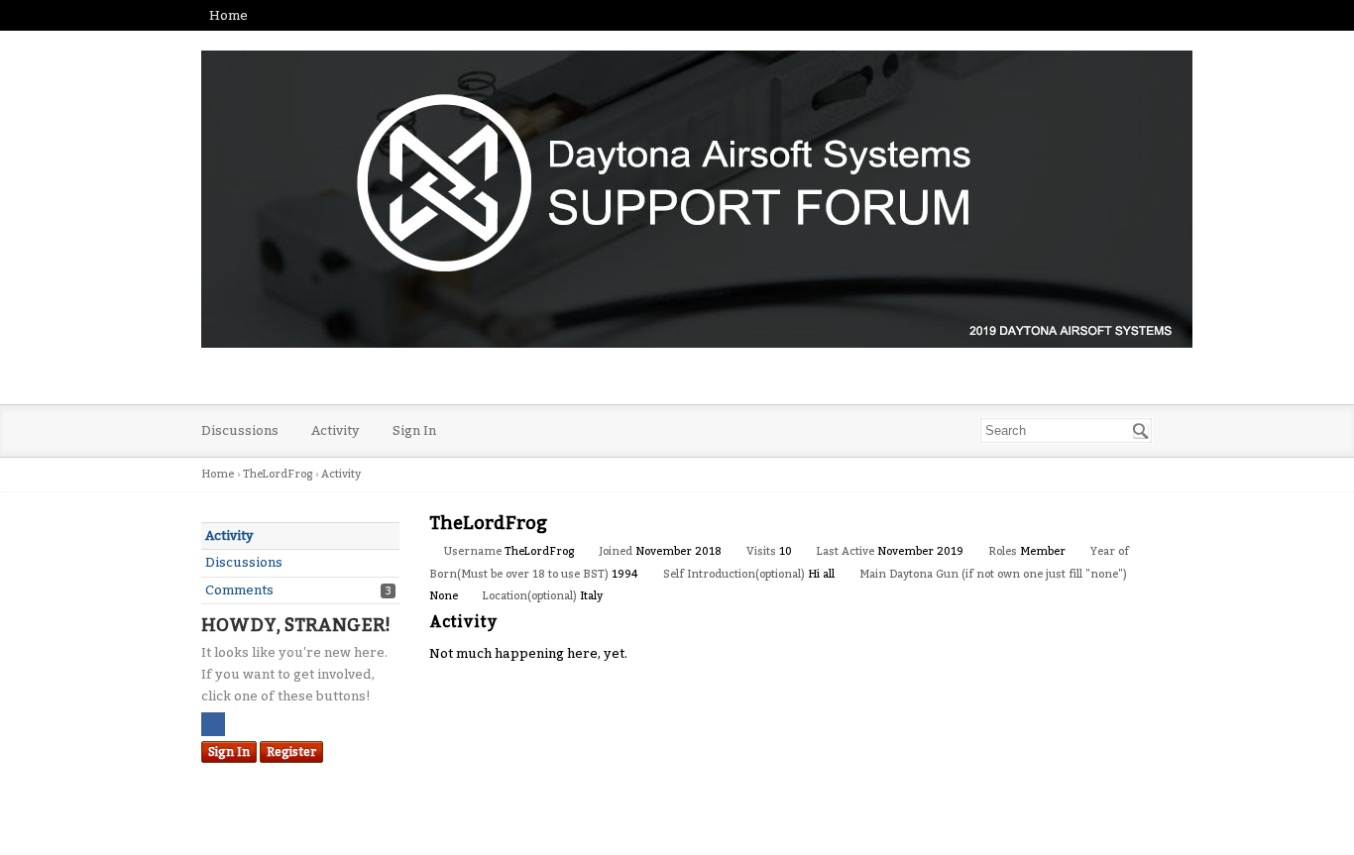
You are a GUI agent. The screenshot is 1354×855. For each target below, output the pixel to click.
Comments (239, 590)
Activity (335, 430)
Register (291, 752)
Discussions (240, 430)
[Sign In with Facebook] (213, 724)
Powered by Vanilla (677, 832)
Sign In (414, 430)
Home (228, 15)
